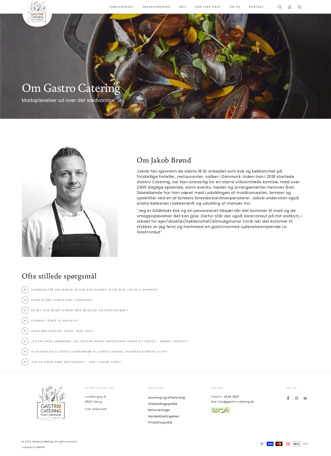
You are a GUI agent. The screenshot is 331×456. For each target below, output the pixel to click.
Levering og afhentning (166, 397)
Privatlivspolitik (160, 422)
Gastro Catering (42, 441)
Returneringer (159, 410)
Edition (40, 447)
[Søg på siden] (279, 7)
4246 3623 (231, 397)
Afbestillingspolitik (163, 404)
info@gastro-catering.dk (236, 402)
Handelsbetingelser (163, 416)
